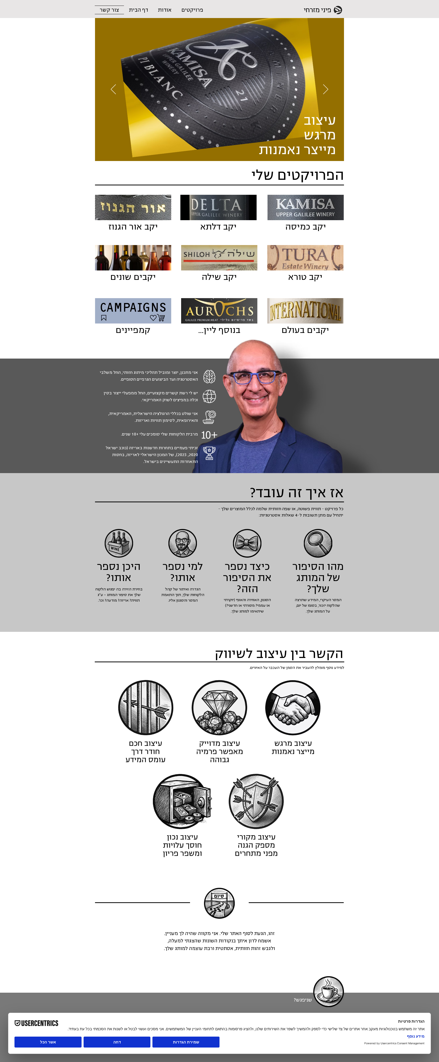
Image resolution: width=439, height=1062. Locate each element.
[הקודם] (325, 89)
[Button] (306, 214)
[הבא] (113, 89)
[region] (293, 722)
